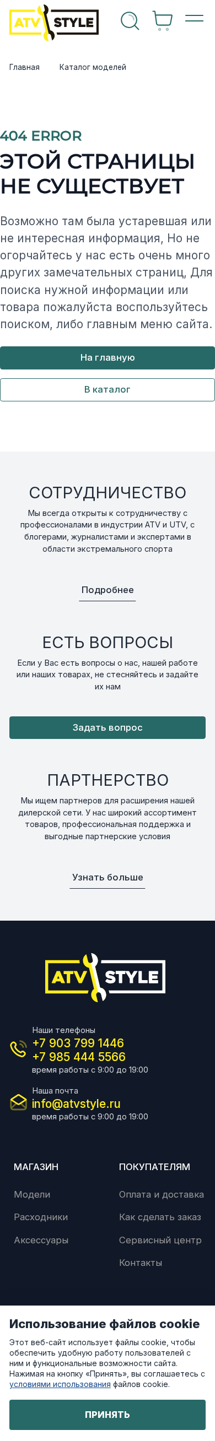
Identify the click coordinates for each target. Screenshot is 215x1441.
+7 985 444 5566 (79, 1057)
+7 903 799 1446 (78, 1043)
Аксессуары (41, 1240)
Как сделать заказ (160, 1216)
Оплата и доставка (161, 1194)
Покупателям (154, 1166)
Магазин (36, 1166)
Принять (107, 1414)
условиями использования (60, 1384)
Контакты (140, 1262)
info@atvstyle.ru (76, 1104)
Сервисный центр (160, 1240)
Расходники (41, 1216)
